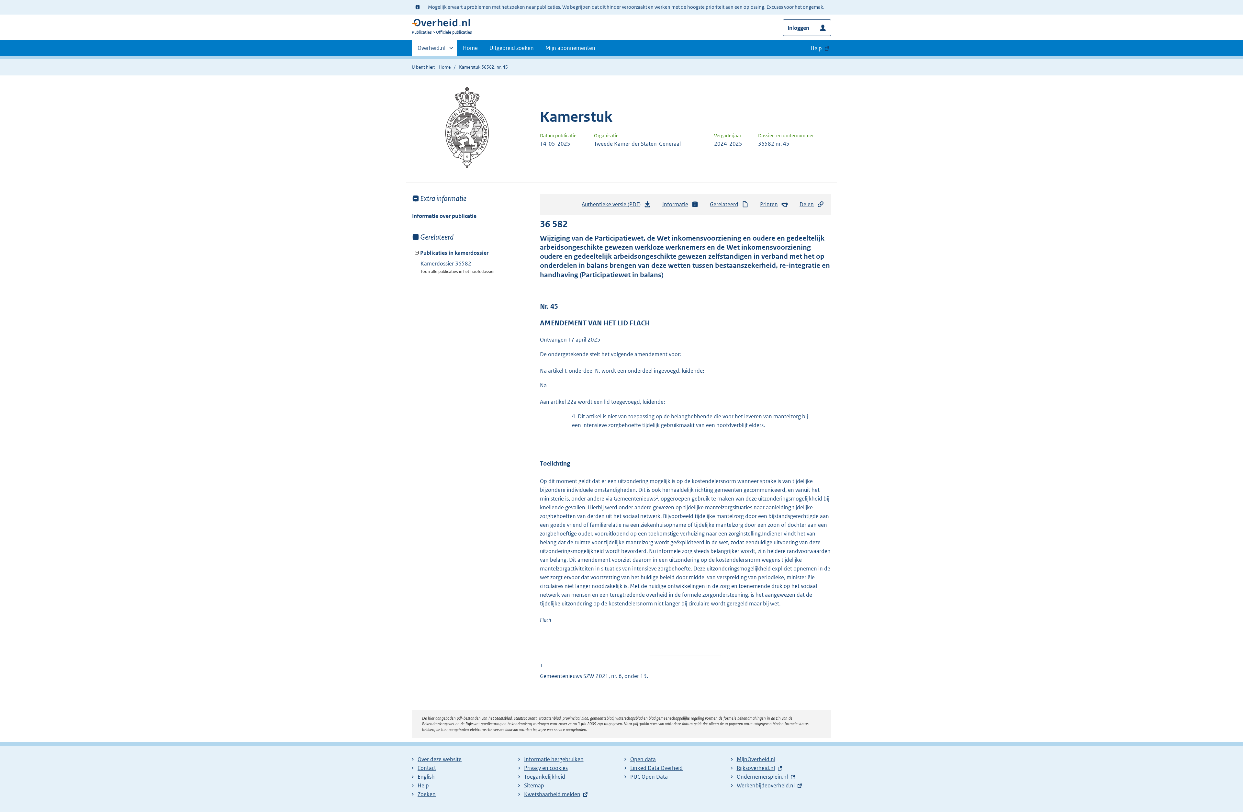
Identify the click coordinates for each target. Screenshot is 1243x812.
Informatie (675, 204)
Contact (427, 768)
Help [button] (816, 48)
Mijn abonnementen (570, 47)
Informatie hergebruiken (554, 759)
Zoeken (427, 794)
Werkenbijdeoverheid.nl (766, 785)
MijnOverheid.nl (756, 759)
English (426, 776)
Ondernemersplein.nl (762, 776)
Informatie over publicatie (444, 216)
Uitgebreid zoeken (511, 47)
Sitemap (534, 785)
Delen (807, 204)
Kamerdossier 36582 (445, 263)
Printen (769, 204)
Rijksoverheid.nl (756, 768)
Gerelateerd (724, 204)
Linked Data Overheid (656, 768)
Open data (643, 759)
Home (470, 47)
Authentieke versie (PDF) (613, 206)
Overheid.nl (431, 50)
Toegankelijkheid (544, 776)
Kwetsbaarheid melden (552, 794)
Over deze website (440, 759)
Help (423, 785)
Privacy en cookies (546, 768)
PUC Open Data (649, 776)
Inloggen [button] (798, 27)
